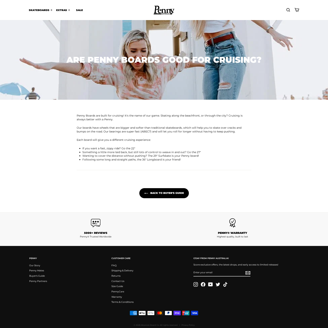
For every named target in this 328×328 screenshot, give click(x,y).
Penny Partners (38, 281)
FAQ (114, 265)
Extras (62, 10)
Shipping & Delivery (122, 270)
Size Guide (117, 286)
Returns (116, 275)
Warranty (116, 296)
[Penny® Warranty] (232, 223)
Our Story (34, 265)
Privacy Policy (188, 325)
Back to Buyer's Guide (167, 192)
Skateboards (39, 10)
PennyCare (117, 291)
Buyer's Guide (37, 275)
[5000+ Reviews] (95, 223)
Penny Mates (36, 270)
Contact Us (117, 281)
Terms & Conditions (122, 302)
